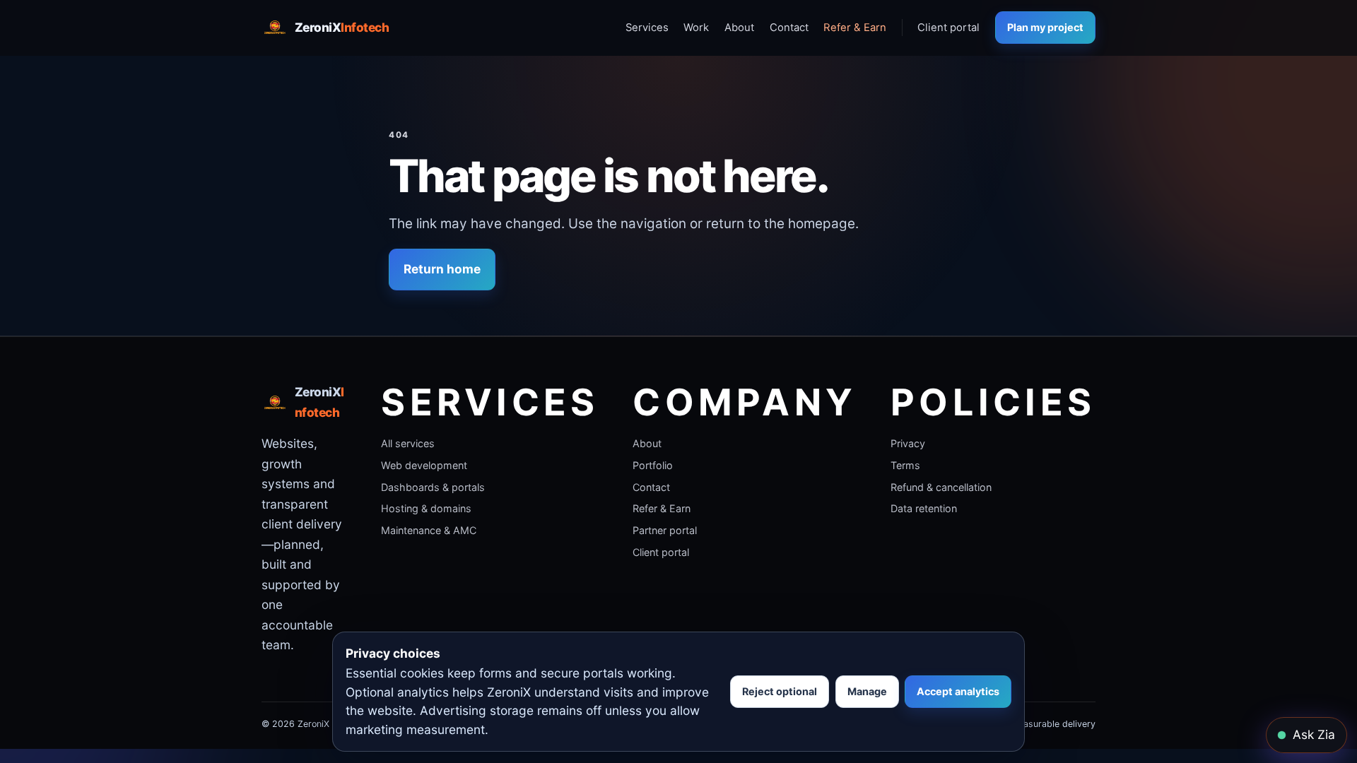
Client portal (948, 27)
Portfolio (653, 465)
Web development (424, 465)
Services (647, 27)
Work (696, 27)
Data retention (924, 508)
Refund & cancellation (941, 487)
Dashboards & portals (433, 487)
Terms (905, 465)
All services (408, 443)
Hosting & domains (426, 508)
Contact (789, 27)
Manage (867, 691)
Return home (442, 268)
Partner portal (665, 530)
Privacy (908, 443)
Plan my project (1045, 27)
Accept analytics (958, 691)
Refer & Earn (854, 27)
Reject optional (779, 691)
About (739, 27)
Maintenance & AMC (428, 530)
